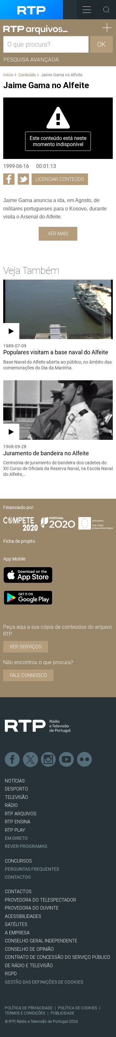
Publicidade (62, 1013)
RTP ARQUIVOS (20, 814)
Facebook (12, 759)
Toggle (106, 9)
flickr (84, 759)
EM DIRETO (16, 838)
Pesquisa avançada (31, 59)
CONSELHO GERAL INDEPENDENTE (41, 941)
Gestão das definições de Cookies (44, 982)
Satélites (16, 924)
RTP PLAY (15, 830)
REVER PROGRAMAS (26, 846)
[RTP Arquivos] (35, 30)
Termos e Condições (25, 1013)
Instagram (48, 759)
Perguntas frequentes (32, 869)
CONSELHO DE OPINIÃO (29, 949)
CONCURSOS (18, 861)
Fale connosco (28, 675)
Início (8, 74)
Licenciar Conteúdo (59, 179)
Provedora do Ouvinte (32, 908)
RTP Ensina (17, 822)
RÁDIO (11, 805)
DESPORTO (16, 789)
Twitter (30, 759)
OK (101, 44)
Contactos (18, 877)
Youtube (66, 759)
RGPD (11, 974)
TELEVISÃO (16, 797)
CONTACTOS (18, 891)
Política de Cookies (77, 1008)
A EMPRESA (17, 933)
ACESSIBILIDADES (23, 916)
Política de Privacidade (29, 1008)
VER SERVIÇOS (26, 647)
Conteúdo (27, 74)
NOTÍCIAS (15, 781)
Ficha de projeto (19, 541)
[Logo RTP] (38, 726)
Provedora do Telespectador (40, 900)
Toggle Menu (86, 9)
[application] (58, 128)
